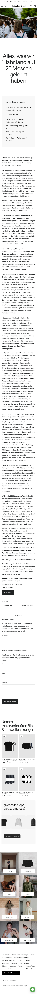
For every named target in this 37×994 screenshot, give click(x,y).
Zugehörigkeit (5, 963)
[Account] (30, 6)
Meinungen (5, 966)
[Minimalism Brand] (18, 6)
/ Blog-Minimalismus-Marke (13, 41)
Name (3, 664)
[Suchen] (6, 6)
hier (23, 196)
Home (3, 41)
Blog (21, 963)
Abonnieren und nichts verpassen (12, 584)
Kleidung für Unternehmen (21, 957)
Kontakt (4, 969)
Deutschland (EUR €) (9, 981)
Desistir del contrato (11, 973)
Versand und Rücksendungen (20, 955)
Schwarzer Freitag (30, 966)
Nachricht (4, 682)
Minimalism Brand (10, 986)
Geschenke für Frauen (23, 960)
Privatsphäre (25, 969)
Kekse (33, 969)
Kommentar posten (10, 701)
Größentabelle (6, 955)
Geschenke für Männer (8, 960)
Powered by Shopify (21, 986)
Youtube (20, 966)
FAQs (32, 955)
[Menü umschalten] (2, 6)
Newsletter (14, 963)
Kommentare (13, 114)
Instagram (13, 966)
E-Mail (3, 673)
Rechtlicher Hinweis (13, 969)
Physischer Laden (7, 957)
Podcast (26, 963)
